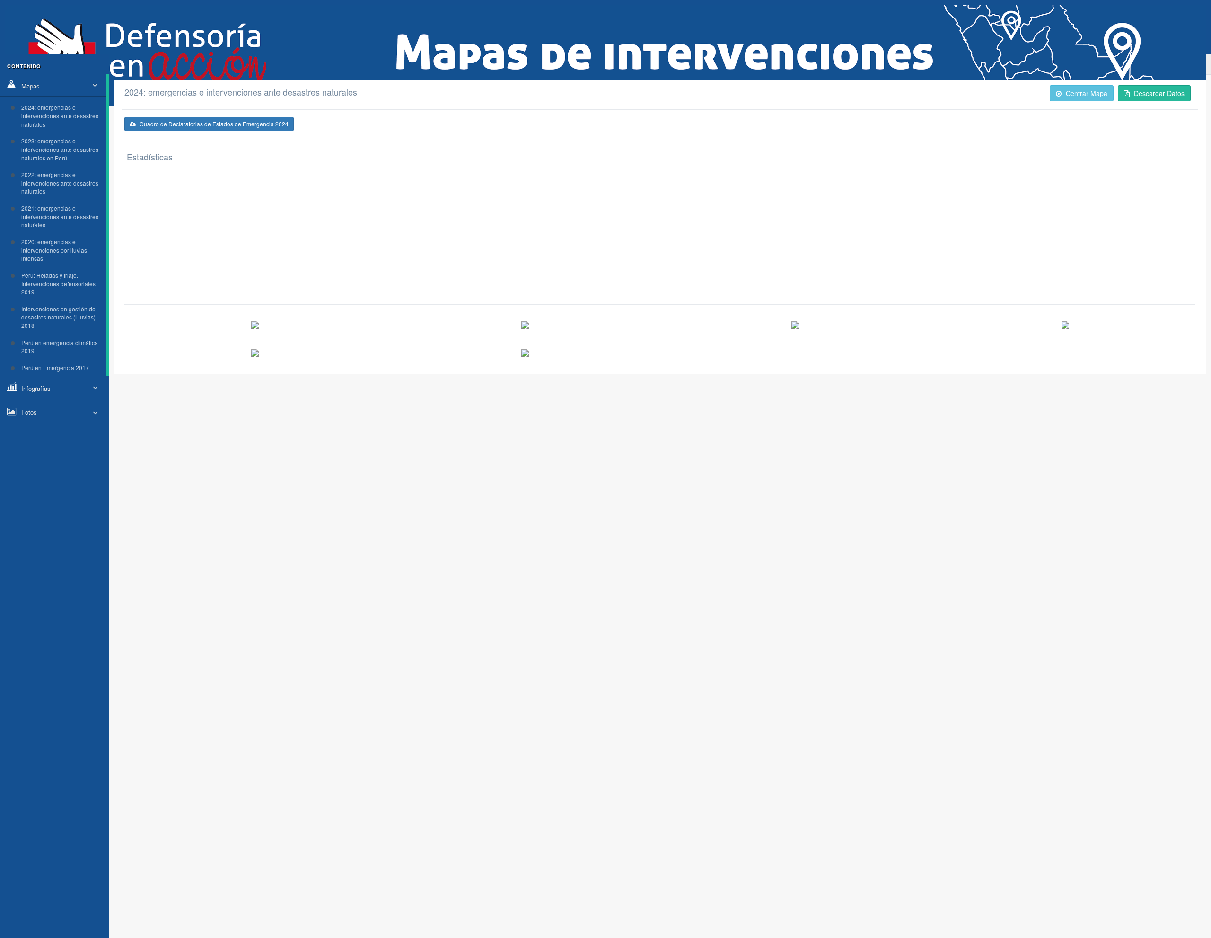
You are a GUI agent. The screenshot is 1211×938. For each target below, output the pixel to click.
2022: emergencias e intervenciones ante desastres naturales (59, 182)
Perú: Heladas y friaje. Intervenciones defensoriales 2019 (58, 283)
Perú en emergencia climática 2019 (59, 346)
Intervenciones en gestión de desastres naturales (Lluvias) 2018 (58, 317)
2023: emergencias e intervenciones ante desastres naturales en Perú (59, 149)
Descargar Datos (1158, 93)
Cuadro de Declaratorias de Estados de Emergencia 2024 (213, 124)
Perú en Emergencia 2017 (55, 367)
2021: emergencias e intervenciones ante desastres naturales (59, 216)
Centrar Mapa (1085, 93)
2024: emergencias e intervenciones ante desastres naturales (59, 115)
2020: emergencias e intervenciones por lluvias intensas (54, 250)
